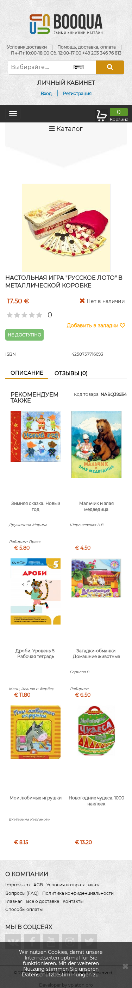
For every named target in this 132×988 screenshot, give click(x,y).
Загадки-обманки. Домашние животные (96, 653)
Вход (46, 93)
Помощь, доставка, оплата (86, 47)
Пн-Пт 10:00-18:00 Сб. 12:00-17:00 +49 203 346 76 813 (66, 53)
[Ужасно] (9, 312)
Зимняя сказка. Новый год (35, 506)
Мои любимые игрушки (36, 797)
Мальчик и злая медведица (96, 506)
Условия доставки (27, 47)
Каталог (69, 129)
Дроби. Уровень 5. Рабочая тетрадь (35, 653)
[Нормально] (23, 312)
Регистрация (77, 93)
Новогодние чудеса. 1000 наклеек (96, 800)
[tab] (26, 373)
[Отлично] (38, 312)
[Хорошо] (31, 312)
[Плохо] (16, 312)
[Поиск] (110, 67)
